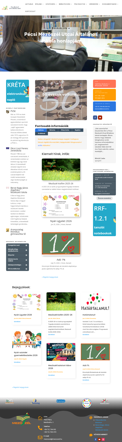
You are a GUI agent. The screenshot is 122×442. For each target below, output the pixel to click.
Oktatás (52, 130)
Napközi (77, 130)
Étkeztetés (65, 130)
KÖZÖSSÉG (50, 4)
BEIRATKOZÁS (64, 4)
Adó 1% (61, 259)
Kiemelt (68, 224)
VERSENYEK (93, 4)
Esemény (60, 372)
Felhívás (41, 130)
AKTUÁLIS (29, 4)
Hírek (63, 224)
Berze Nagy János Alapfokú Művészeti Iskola (102, 427)
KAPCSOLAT (30, 11)
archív (40, 145)
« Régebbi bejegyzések (50, 277)
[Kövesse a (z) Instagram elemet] (103, 439)
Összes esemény (104, 198)
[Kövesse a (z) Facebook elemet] (95, 117)
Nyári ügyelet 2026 (61, 221)
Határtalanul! (89, 314)
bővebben (17, 321)
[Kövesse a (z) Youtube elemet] (100, 117)
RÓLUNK (38, 4)
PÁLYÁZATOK (79, 4)
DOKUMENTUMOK (109, 4)
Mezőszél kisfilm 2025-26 (60, 314)
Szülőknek (41, 133)
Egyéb (25, 359)
